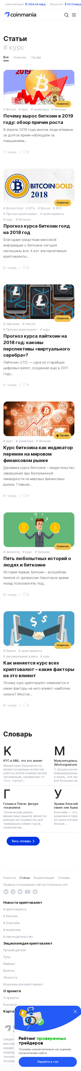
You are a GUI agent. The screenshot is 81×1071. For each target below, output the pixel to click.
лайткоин (13, 324)
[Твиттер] (20, 891)
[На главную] (20, 14)
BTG (32, 208)
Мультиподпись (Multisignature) (65, 762)
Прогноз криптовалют (21, 214)
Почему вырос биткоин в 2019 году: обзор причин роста (38, 119)
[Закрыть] (75, 1011)
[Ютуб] (28, 891)
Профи (36, 57)
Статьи (25, 877)
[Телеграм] (13, 891)
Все (6, 57)
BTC (59, 208)
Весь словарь (21, 841)
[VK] (6, 891)
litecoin (30, 324)
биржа (11, 651)
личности (13, 552)
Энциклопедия (43, 877)
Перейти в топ (47, 1062)
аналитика (41, 109)
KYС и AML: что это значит (23, 760)
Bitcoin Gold (14, 208)
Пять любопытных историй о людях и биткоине (37, 562)
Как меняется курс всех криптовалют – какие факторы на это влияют (38, 669)
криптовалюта (53, 214)
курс (25, 109)
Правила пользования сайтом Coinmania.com (35, 884)
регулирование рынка (21, 656)
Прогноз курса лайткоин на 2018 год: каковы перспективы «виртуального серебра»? (36, 345)
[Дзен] (35, 891)
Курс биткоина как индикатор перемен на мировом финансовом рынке (38, 454)
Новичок (20, 57)
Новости (9, 877)
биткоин (60, 109)
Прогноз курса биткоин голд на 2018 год (36, 229)
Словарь (17, 734)
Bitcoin (11, 109)
